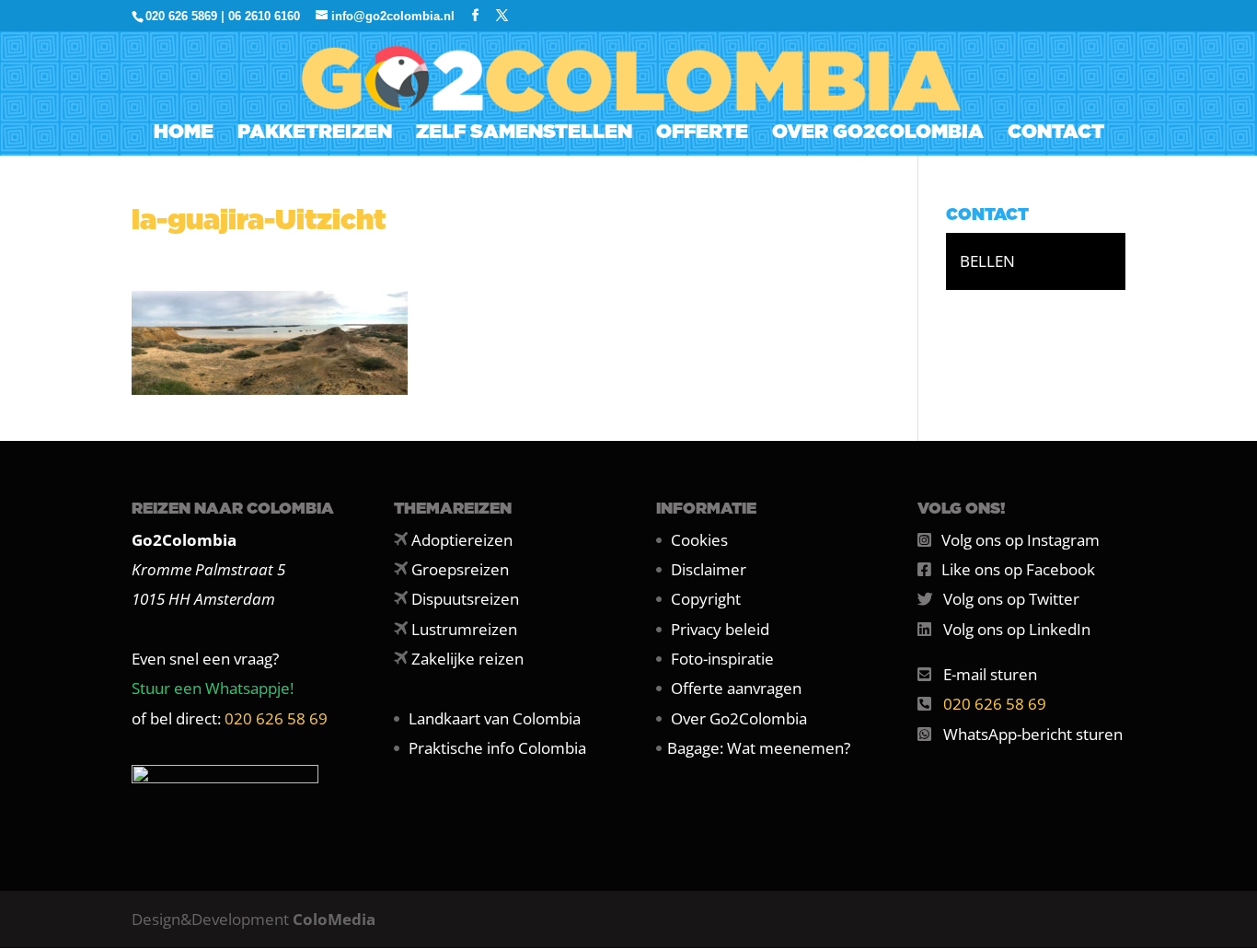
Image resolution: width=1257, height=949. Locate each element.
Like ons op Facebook (1018, 569)
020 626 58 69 (276, 718)
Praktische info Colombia (497, 747)
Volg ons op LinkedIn (1016, 629)
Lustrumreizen (464, 629)
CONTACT (1056, 134)
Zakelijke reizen (467, 658)
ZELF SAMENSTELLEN (524, 134)
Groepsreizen (460, 569)
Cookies (699, 539)
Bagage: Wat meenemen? (758, 747)
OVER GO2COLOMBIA (878, 134)
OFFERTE (702, 134)
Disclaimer (708, 569)
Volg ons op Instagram (1020, 539)
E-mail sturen (990, 674)
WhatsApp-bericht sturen (1033, 734)
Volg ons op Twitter (1011, 598)
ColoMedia (334, 919)
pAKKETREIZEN (314, 134)
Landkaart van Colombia (495, 718)
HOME (183, 134)
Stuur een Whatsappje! (213, 688)
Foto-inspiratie (722, 658)
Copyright (706, 598)
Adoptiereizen (462, 539)
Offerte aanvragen (736, 688)
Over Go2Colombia (739, 718)
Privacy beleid (720, 629)
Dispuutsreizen (465, 598)
